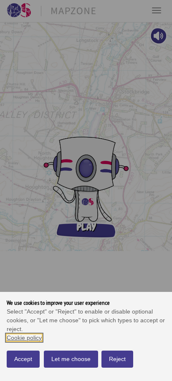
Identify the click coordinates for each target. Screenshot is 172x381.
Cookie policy (24, 337)
